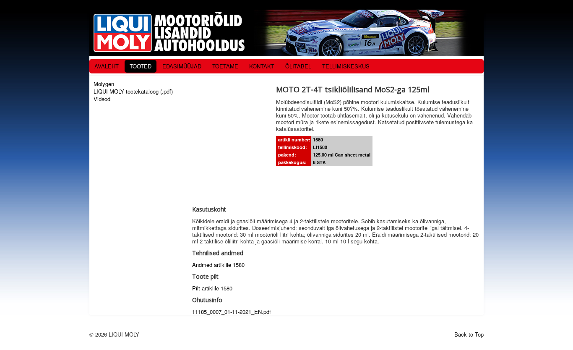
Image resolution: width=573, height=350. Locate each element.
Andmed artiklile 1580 (218, 265)
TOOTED (140, 66)
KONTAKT (261, 66)
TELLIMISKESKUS (346, 66)
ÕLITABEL (298, 66)
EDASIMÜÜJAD (181, 66)
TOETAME (225, 66)
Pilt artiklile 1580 (212, 288)
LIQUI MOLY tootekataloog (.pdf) (133, 91)
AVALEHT (106, 66)
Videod (102, 99)
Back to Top (469, 334)
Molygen (104, 84)
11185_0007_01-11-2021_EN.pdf (231, 312)
